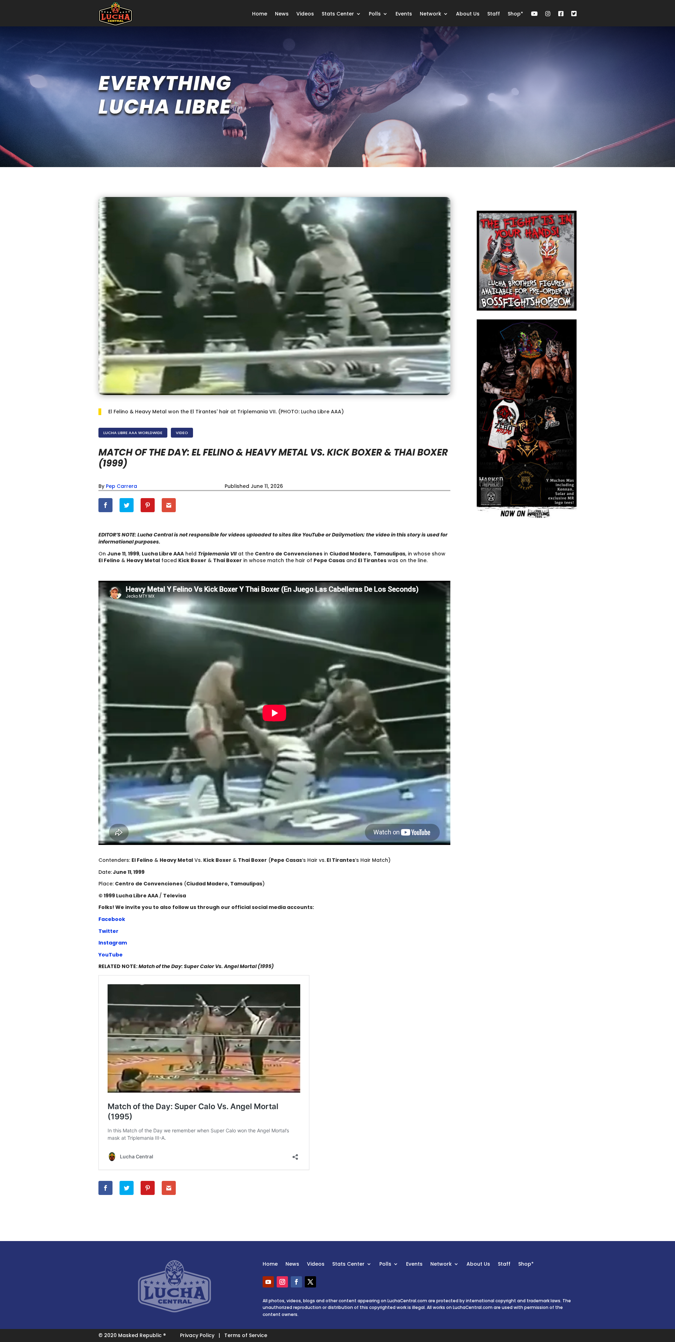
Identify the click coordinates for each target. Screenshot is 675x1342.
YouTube (110, 954)
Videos (305, 13)
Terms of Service (245, 1335)
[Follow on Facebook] (296, 1281)
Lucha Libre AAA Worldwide (132, 432)
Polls (375, 13)
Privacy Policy (197, 1335)
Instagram (112, 942)
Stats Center (338, 13)
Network (430, 13)
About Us (468, 13)
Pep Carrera (121, 486)
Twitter (108, 931)
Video (182, 432)
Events (404, 13)
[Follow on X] (310, 1281)
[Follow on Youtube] (268, 1281)
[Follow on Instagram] (282, 1281)
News (282, 13)
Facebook (111, 919)
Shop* (515, 13)
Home (259, 13)
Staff (493, 13)
